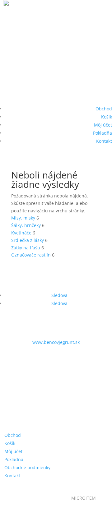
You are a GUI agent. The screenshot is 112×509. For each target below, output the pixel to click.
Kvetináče (21, 233)
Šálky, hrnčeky (26, 225)
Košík (106, 117)
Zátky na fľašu (25, 248)
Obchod (104, 109)
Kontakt (104, 141)
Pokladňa (102, 133)
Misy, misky (23, 218)
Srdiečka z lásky (27, 240)
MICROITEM (83, 498)
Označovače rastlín (31, 255)
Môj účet (103, 125)
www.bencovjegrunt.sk (56, 342)
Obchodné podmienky (27, 467)
